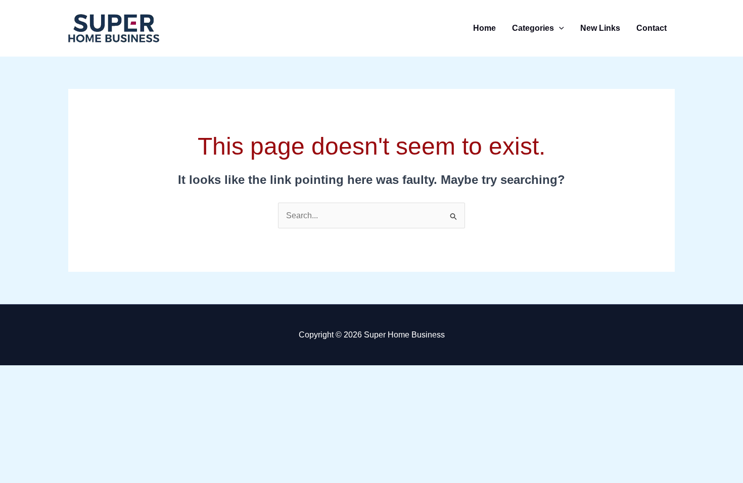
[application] (559, 28)
